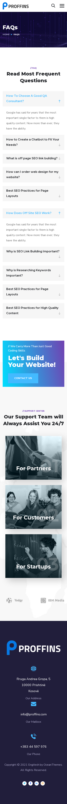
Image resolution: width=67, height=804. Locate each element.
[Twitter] (24, 783)
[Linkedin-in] (36, 783)
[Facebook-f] (30, 783)
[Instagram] (43, 783)
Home (6, 34)
